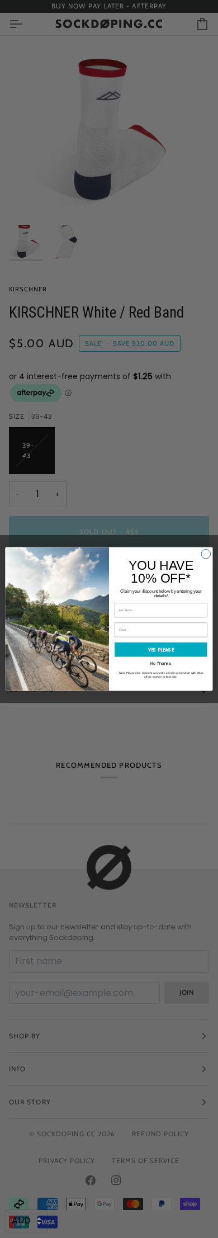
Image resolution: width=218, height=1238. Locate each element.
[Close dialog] (206, 554)
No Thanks (160, 664)
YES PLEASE (161, 649)
